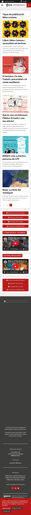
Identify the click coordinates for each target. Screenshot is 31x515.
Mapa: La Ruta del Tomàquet (11, 191)
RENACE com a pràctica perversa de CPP (14, 157)
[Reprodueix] (4, 249)
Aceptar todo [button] (6, 511)
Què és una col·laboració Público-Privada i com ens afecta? (14, 118)
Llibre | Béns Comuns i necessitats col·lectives (14, 42)
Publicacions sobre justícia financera (15, 475)
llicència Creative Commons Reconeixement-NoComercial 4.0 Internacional (19, 497)
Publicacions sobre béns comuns (15, 479)
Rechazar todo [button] (6, 508)
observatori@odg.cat (15, 463)
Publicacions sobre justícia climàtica (15, 477)
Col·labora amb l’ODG (9, 1)
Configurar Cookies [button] (16, 508)
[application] (15, 243)
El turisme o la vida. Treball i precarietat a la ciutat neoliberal (14, 79)
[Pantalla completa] (26, 249)
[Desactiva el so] (24, 249)
